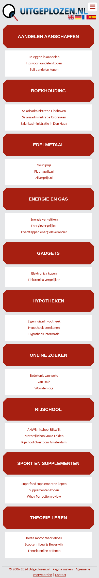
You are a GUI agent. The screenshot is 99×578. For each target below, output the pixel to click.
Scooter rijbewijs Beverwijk (44, 545)
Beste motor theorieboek (44, 538)
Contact (60, 575)
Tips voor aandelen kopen (44, 63)
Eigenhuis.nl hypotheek (44, 321)
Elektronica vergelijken (44, 280)
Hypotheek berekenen (44, 328)
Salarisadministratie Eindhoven (44, 111)
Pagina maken (63, 569)
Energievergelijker (44, 226)
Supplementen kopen (44, 490)
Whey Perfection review (44, 497)
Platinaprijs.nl (44, 172)
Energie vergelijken (44, 220)
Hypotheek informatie (44, 334)
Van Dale (44, 382)
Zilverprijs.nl (44, 178)
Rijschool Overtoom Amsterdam (44, 442)
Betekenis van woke (44, 376)
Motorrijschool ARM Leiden (44, 436)
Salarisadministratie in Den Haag (44, 124)
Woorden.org (44, 388)
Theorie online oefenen (44, 551)
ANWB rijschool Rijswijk (43, 430)
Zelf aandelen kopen (44, 70)
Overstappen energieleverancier (44, 232)
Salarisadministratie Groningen (44, 117)
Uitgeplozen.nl (39, 569)
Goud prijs (44, 165)
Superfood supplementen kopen (44, 484)
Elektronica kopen (44, 274)
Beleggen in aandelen (44, 57)
